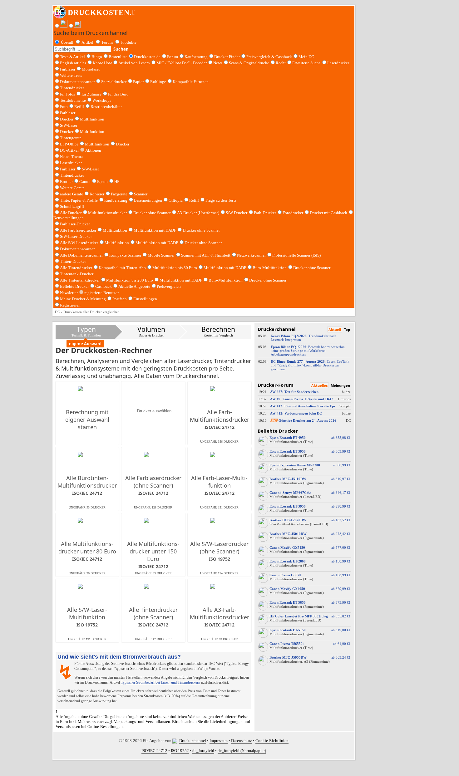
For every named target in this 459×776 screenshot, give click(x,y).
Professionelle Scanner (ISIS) (296, 255)
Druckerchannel (192, 740)
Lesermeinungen (148, 200)
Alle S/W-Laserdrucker (79, 242)
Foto (64, 106)
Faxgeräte (119, 194)
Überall (67, 42)
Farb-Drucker (265, 212)
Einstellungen (145, 299)
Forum (107, 42)
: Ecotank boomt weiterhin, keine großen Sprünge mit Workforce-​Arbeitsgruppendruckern (308, 350)
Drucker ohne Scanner (151, 212)
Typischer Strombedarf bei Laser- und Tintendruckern (160, 682)
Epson (102, 181)
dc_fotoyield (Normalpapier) (242, 750)
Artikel (87, 42)
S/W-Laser (90, 169)
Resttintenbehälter (106, 106)
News (217, 63)
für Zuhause (91, 94)
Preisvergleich (169, 286)
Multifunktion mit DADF (155, 230)
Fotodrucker (293, 212)
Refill (79, 106)
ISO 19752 (180, 750)
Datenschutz (241, 740)
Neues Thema (71, 156)
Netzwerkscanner (251, 255)
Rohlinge (158, 81)
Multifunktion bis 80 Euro (174, 267)
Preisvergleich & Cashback (269, 56)
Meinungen (340, 385)
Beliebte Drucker (74, 286)
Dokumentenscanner (77, 81)
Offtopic (176, 200)
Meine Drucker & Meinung (83, 299)
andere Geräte (71, 194)
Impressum (219, 740)
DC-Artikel (69, 150)
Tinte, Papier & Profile (79, 200)
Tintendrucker (72, 88)
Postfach (119, 299)
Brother (66, 181)
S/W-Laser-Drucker (76, 236)
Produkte (128, 42)
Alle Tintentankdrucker (80, 280)
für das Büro (118, 94)
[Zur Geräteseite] (263, 444)
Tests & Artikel (72, 56)
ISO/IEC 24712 (154, 750)
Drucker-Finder (227, 56)
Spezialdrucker (113, 81)
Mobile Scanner (161, 255)
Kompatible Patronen (191, 81)
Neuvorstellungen (68, 217)
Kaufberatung (196, 56)
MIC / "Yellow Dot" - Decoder (181, 63)
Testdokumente (73, 100)
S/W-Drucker (236, 212)
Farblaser (67, 69)
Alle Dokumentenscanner (81, 255)
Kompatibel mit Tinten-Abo (122, 267)
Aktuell (334, 329)
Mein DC (306, 56)
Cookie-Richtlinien (272, 740)
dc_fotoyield (203, 750)
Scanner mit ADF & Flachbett (205, 255)
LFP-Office (69, 144)
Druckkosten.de (147, 56)
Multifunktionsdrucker (107, 212)
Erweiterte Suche (306, 63)
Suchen (121, 49)
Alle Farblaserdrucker (78, 230)
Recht (281, 63)
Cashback (103, 286)
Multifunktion (92, 119)
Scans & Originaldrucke (249, 63)
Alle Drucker (70, 212)
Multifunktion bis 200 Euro (129, 280)
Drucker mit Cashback (328, 212)
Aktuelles (319, 385)
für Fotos (67, 94)
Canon (85, 181)
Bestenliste (118, 56)
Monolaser (91, 69)
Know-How (102, 63)
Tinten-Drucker (73, 261)
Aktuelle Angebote (134, 286)
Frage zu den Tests (220, 200)
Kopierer (97, 194)
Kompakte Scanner (125, 255)
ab (340, 438)
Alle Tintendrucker (76, 267)
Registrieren (70, 305)
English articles (73, 63)
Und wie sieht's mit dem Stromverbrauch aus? (119, 657)
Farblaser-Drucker (75, 224)
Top (347, 329)
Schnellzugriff (72, 206)
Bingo (96, 56)
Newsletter (69, 292)
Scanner (140, 194)
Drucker (66, 119)
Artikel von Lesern (134, 63)
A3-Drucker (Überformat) (198, 212)
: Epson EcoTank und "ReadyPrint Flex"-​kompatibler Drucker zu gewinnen (310, 365)
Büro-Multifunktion (270, 267)
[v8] (175, 740)
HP (116, 181)
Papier (138, 81)
